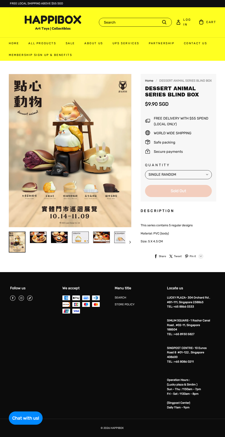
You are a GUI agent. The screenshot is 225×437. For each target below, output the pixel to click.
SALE (70, 43)
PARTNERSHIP (161, 43)
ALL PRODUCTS (42, 43)
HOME (14, 43)
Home (149, 81)
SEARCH (120, 297)
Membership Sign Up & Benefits (40, 55)
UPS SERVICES (125, 43)
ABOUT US (93, 43)
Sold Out (178, 190)
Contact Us (195, 43)
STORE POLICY (124, 304)
